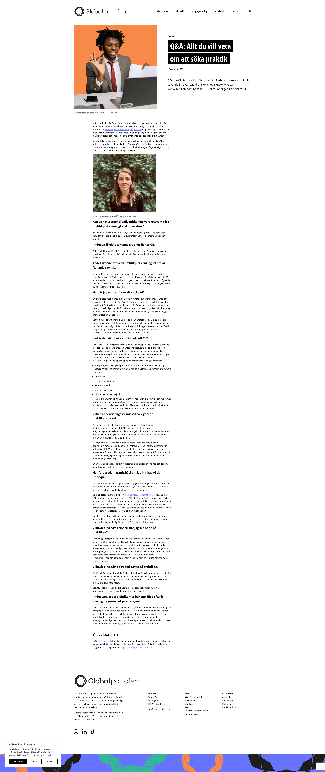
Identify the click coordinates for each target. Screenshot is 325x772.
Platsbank (162, 11)
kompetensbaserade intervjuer (138, 494)
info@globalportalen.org (160, 709)
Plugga (171, 35)
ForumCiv (101, 712)
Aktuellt (180, 11)
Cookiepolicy (47, 755)
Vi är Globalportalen (194, 697)
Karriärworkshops (230, 707)
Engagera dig (199, 11)
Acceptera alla (18, 761)
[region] (33, 753)
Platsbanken (228, 704)
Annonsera (227, 700)
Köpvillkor (190, 707)
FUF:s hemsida (105, 641)
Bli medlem (190, 700)
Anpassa (50, 761)
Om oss (235, 11)
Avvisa (35, 761)
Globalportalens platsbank (141, 647)
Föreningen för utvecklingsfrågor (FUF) (123, 129)
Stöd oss (219, 11)
